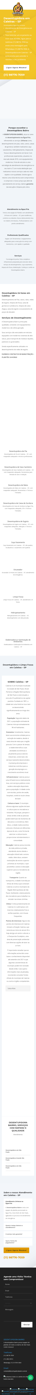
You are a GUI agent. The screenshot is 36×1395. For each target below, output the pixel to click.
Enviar (27, 1325)
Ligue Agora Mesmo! (16, 68)
